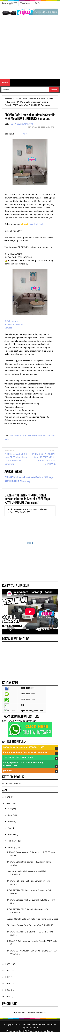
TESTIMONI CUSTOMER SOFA (18, 757)
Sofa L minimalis (36, 224)
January (12, 847)
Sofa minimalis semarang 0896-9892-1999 (23, 747)
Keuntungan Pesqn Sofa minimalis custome (25, 752)
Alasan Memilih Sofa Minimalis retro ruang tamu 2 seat (32, 919)
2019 (8, 970)
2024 (8, 797)
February (12, 841)
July (10, 808)
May (10, 821)
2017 (8, 983)
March (11, 834)
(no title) (7, 770)
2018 (8, 977)
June (10, 815)
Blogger (41, 1013)
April (10, 828)
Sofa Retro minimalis (14, 324)
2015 (8, 996)
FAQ (37, 3)
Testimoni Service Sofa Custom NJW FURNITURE (30, 925)
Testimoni (25, 3)
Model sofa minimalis (12, 783)
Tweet (24, 134)
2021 (8, 803)
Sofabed (8, 328)
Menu (5, 82)
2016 (8, 990)
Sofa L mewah (11, 321)
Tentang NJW (9, 3)
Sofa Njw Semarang (22, 124)
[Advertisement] (30, 47)
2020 (8, 964)
